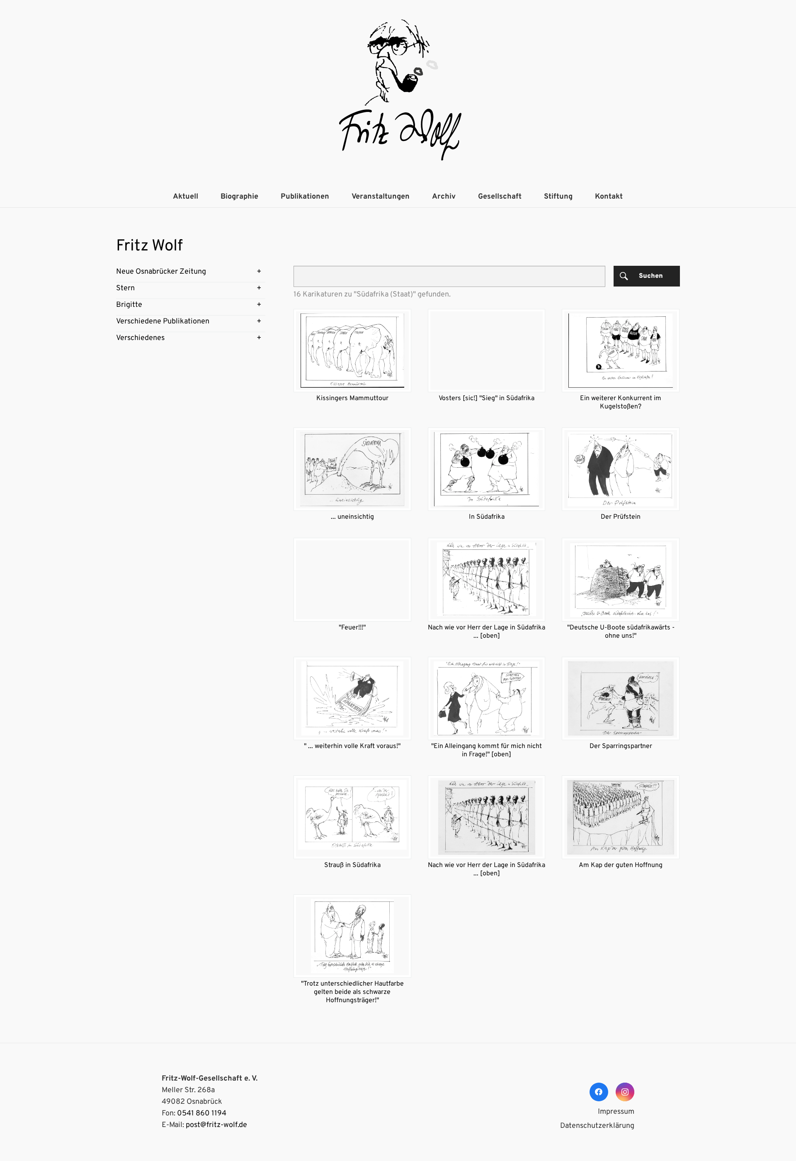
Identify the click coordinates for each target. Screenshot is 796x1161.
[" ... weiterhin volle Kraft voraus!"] (352, 698)
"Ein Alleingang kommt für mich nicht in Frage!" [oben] (486, 750)
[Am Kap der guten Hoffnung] (620, 817)
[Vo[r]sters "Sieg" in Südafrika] (486, 350)
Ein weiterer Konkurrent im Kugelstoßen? (620, 402)
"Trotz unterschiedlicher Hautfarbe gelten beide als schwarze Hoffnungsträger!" (352, 992)
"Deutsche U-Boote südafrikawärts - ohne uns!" (621, 632)
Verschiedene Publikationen (162, 321)
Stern (125, 288)
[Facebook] (599, 1092)
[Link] (398, 93)
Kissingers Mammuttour (352, 398)
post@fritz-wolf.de (216, 1125)
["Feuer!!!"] (352, 579)
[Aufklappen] (259, 272)
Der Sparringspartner (621, 746)
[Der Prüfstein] (620, 469)
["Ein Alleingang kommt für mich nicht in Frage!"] (486, 698)
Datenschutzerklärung (597, 1126)
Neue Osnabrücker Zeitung (161, 272)
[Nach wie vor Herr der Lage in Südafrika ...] (486, 579)
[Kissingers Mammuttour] (352, 350)
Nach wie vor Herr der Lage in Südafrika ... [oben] (486, 632)
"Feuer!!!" (352, 628)
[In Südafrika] (486, 469)
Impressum (616, 1112)
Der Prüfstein (621, 517)
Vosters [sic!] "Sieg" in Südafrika (486, 398)
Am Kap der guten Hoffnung (621, 865)
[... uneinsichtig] (352, 469)
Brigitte (129, 305)
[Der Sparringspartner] (620, 698)
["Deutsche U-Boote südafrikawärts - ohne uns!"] (620, 579)
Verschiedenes (140, 338)
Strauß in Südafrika (352, 865)
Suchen (651, 276)
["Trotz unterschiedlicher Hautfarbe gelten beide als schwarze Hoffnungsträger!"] (352, 936)
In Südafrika (487, 517)
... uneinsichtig (352, 517)
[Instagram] (625, 1092)
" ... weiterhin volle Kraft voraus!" (352, 746)
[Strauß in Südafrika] (352, 817)
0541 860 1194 (201, 1113)
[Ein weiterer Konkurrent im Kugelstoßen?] (620, 350)
